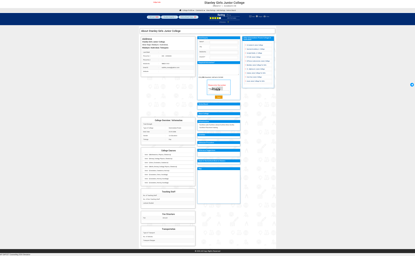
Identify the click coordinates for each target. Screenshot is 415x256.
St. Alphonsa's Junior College (256, 69)
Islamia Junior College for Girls (256, 73)
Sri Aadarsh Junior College (255, 45)
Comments (199, 10)
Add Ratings (221, 10)
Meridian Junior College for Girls (256, 65)
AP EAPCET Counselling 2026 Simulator (15, 255)
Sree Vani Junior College (254, 77)
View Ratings (210, 10)
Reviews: (224, 22)
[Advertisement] (168, 97)
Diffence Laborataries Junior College (258, 61)
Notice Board (231, 10)
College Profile (187, 10)
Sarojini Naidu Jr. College (254, 53)
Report (260, 16)
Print (267, 16)
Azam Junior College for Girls (256, 81)
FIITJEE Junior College (253, 57)
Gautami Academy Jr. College (256, 49)
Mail (253, 16)
